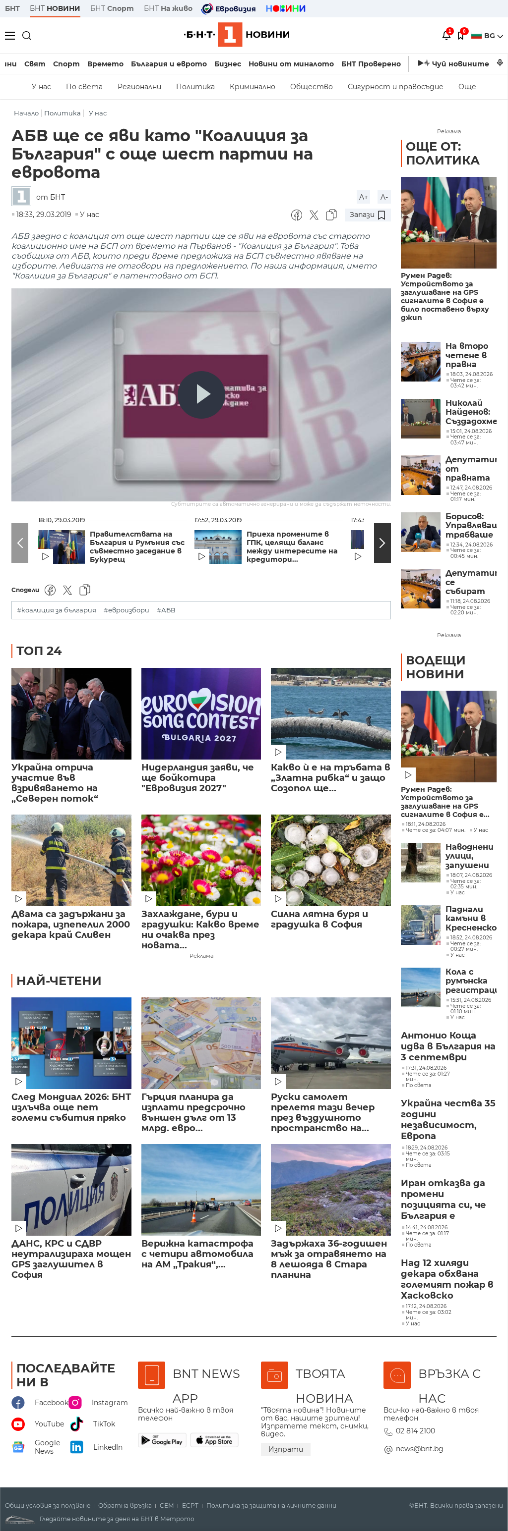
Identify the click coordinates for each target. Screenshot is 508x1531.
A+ (363, 197)
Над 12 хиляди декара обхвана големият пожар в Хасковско (447, 1279)
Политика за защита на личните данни (271, 1505)
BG (490, 35)
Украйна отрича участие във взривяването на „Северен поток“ (54, 783)
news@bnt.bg (420, 1449)
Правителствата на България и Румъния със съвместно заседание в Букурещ (137, 547)
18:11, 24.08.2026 (425, 824)
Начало (26, 113)
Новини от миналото (291, 63)
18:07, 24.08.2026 (471, 875)
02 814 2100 (415, 1431)
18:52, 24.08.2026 (471, 938)
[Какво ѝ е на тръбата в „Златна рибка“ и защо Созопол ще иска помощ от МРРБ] (331, 714)
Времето (105, 63)
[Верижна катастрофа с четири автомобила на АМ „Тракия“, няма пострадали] (201, 1190)
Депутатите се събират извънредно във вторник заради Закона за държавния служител (471, 582)
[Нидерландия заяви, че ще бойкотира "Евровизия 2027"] (201, 714)
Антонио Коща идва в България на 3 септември (448, 1046)
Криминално (252, 86)
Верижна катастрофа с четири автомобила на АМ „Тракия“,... (197, 1254)
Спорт (66, 63)
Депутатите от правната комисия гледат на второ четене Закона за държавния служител (471, 469)
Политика (195, 86)
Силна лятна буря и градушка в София (319, 919)
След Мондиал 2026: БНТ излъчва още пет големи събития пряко (71, 1107)
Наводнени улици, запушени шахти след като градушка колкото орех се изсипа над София (469, 856)
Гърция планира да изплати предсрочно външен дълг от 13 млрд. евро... (193, 1113)
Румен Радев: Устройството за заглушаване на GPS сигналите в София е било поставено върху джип (445, 297)
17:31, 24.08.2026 (426, 1068)
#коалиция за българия (56, 610)
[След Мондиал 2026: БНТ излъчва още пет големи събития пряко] (71, 1043)
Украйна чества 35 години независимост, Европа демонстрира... (448, 1120)
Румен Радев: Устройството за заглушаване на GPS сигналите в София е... (445, 802)
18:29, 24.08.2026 (426, 1148)
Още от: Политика (443, 153)
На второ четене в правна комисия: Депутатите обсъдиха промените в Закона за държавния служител (471, 355)
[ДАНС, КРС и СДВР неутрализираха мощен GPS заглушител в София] (71, 1190)
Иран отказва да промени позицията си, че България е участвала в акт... (447, 1200)
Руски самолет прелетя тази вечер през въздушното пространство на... (323, 1113)
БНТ (12, 8)
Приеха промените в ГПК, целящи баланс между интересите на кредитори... (292, 547)
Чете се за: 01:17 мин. (427, 1236)
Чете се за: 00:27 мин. (465, 946)
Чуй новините (460, 63)
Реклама (201, 955)
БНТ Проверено (371, 63)
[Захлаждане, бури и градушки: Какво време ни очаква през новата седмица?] (201, 860)
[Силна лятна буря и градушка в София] (331, 860)
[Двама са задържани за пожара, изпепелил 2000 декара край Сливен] (71, 860)
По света (84, 86)
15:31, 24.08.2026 (470, 1000)
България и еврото (169, 63)
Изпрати (285, 1449)
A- (384, 197)
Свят (35, 63)
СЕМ (167, 1505)
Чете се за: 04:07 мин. (435, 830)
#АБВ (166, 610)
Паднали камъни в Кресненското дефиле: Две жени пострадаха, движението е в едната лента (471, 918)
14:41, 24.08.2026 (426, 1228)
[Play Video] (201, 395)
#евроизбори (126, 610)
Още (467, 86)
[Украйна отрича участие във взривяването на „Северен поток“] (71, 714)
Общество (311, 86)
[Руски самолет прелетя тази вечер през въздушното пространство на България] (331, 1043)
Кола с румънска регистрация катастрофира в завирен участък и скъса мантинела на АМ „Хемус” (471, 981)
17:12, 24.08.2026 (426, 1307)
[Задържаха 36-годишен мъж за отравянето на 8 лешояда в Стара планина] (331, 1190)
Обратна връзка (125, 1505)
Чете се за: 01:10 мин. (465, 1009)
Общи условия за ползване (47, 1505)
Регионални (139, 86)
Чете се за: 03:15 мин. (428, 1156)
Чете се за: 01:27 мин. (428, 1077)
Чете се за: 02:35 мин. (465, 884)
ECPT (190, 1505)
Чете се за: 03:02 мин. (428, 1315)
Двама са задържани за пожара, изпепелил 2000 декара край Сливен (70, 924)
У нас (41, 86)
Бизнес (227, 63)
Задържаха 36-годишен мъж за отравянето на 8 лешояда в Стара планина (329, 1259)
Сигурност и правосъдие (396, 86)
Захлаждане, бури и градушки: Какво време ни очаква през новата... (200, 930)
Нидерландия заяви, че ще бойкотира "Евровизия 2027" (197, 778)
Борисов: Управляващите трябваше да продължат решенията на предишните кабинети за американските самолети (471, 526)
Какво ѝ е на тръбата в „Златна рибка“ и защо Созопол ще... (330, 778)
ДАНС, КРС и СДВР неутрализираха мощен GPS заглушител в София (71, 1259)
